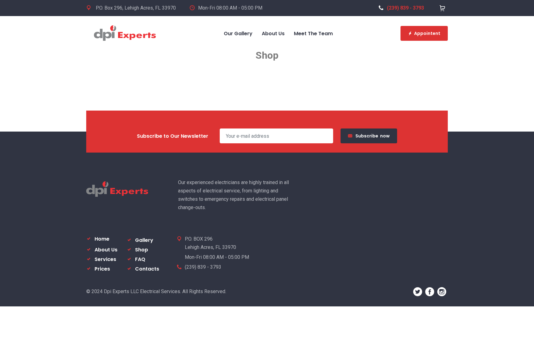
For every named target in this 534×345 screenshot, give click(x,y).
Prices (102, 268)
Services (105, 259)
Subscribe (372, 136)
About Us (106, 249)
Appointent (427, 33)
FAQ (140, 259)
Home (102, 238)
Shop (141, 249)
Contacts (147, 268)
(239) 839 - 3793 (405, 8)
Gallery (144, 240)
